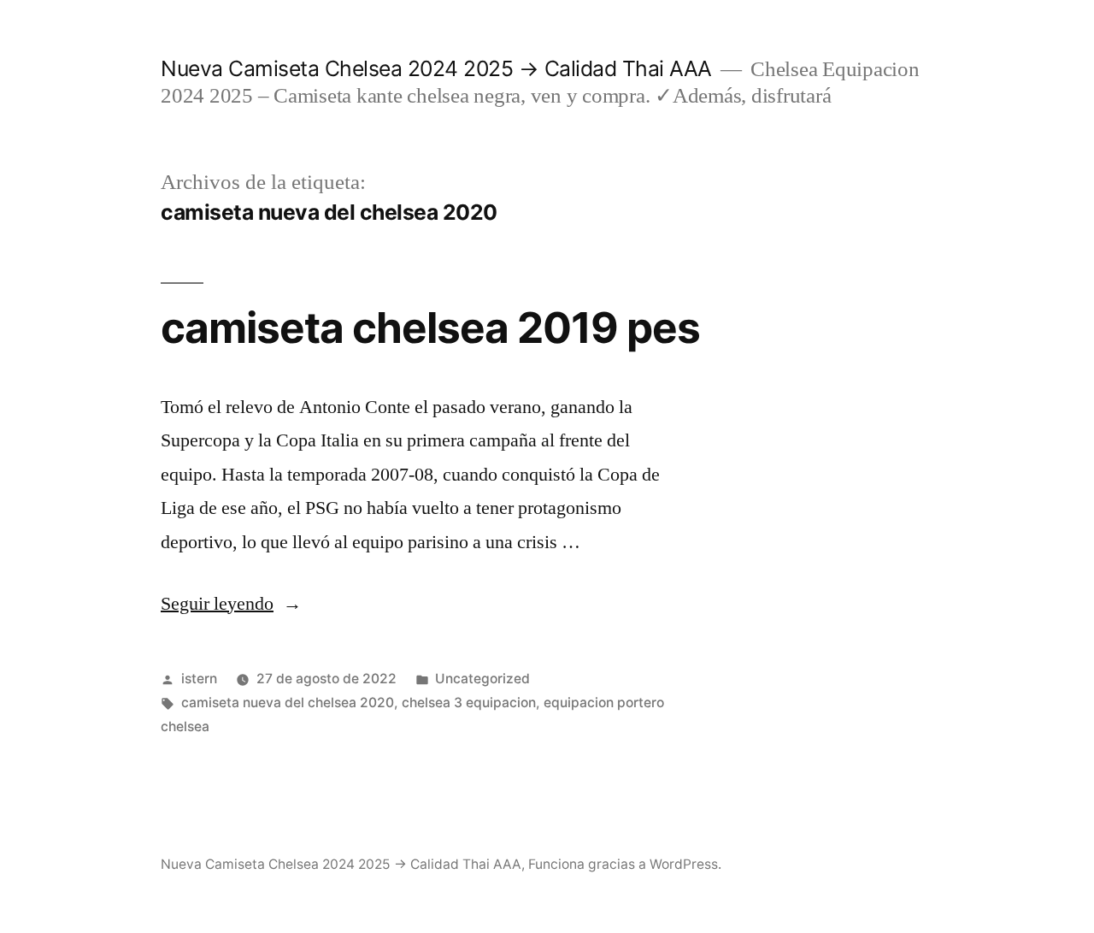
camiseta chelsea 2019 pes (430, 327)
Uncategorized (482, 678)
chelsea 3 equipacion (469, 702)
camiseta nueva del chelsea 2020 (287, 702)
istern (199, 678)
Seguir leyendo (231, 604)
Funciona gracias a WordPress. (624, 864)
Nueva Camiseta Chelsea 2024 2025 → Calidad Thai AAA (436, 68)
